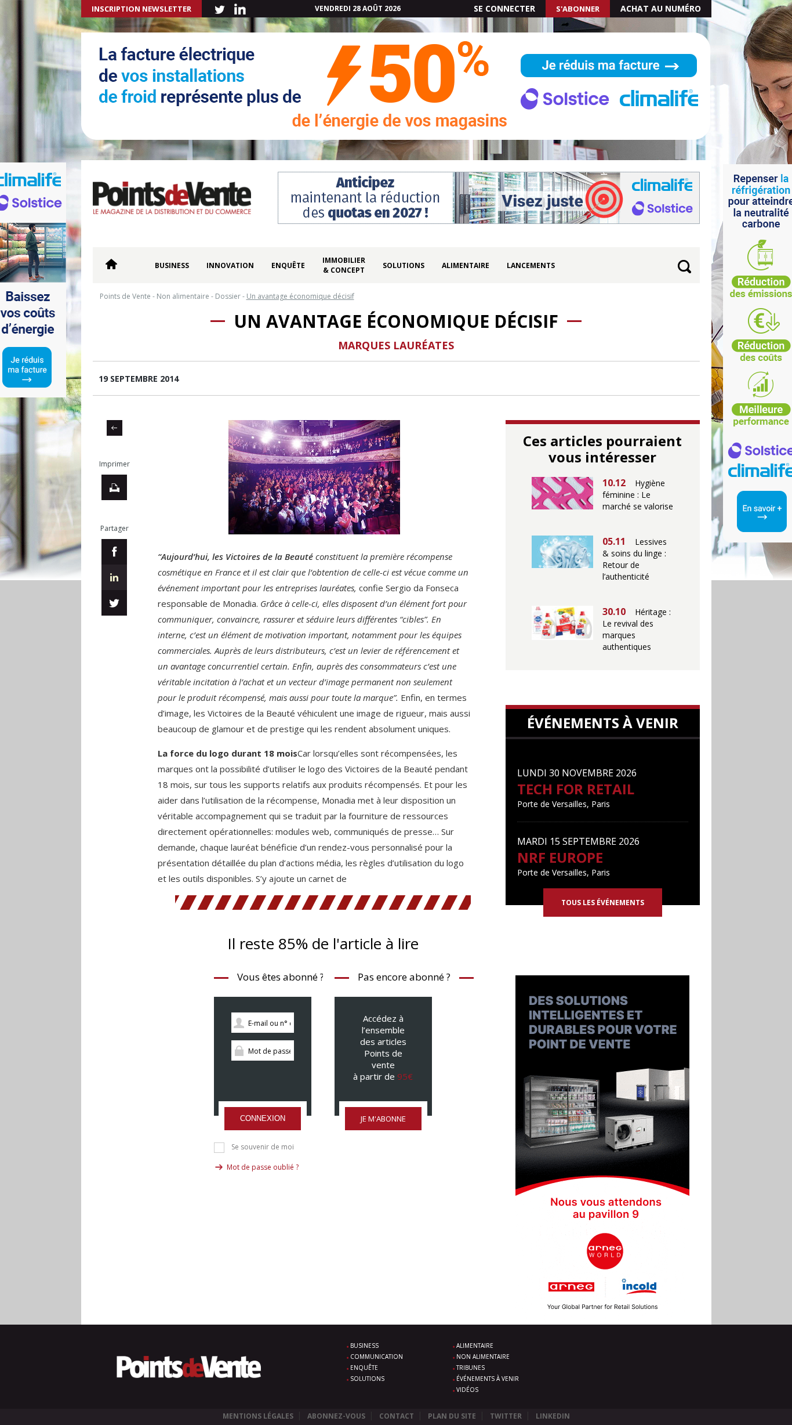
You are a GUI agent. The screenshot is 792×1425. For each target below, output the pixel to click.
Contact (396, 1416)
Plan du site (452, 1416)
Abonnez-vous (336, 1416)
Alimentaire (465, 265)
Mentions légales (258, 1416)
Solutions (403, 265)
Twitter (506, 1416)
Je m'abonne (383, 1118)
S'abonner (578, 8)
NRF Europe (560, 857)
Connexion (262, 1118)
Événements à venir (487, 1379)
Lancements (531, 265)
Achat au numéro (660, 8)
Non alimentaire (483, 1356)
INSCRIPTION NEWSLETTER (141, 8)
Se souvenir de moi (262, 1147)
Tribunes (470, 1367)
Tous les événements (602, 902)
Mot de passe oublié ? (263, 1167)
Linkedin (553, 1416)
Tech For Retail (575, 788)
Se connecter (504, 8)
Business (172, 265)
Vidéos (467, 1390)
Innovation (230, 265)
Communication (376, 1356)
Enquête (288, 265)
